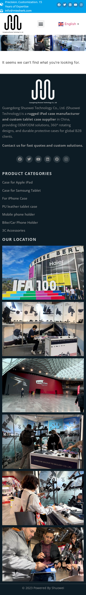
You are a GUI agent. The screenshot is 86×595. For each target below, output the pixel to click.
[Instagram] (81, 4)
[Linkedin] (70, 4)
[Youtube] (75, 4)
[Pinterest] (56, 159)
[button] (41, 23)
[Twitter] (64, 4)
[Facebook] (59, 4)
